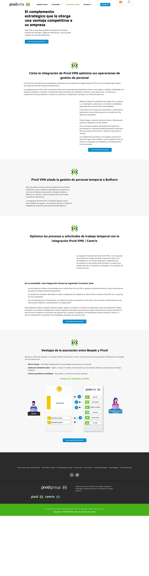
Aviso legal (47, 569)
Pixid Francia (35, 467)
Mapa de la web (99, 569)
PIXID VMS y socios (73, 4)
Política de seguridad (80, 569)
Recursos (87, 4)
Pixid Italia (88, 467)
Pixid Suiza (78, 467)
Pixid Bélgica (114, 467)
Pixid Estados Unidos (64, 467)
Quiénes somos (42, 4)
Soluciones (56, 4)
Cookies (90, 569)
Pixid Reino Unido (48, 467)
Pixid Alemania (126, 467)
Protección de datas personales (62, 569)
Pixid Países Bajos (100, 467)
